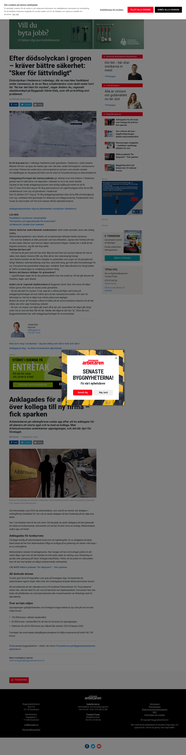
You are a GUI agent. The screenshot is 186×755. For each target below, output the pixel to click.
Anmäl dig (83, 392)
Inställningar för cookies (112, 10)
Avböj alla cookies (168, 10)
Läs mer (15, 14)
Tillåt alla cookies (140, 10)
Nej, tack (103, 392)
